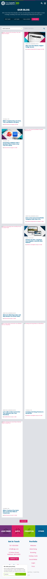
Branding (33, 552)
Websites (33, 545)
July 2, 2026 (14, 416)
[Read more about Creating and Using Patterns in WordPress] (34, 323)
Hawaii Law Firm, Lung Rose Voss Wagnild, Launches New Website (34, 241)
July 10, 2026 (39, 244)
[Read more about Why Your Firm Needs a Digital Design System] (34, 32)
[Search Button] (41, 3)
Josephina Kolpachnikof (31, 49)
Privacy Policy (29, 572)
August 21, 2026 (14, 147)
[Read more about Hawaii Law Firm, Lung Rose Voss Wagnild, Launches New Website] (34, 226)
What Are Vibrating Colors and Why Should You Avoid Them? (12, 315)
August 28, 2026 (15, 124)
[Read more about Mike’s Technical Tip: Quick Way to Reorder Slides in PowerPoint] (12, 422)
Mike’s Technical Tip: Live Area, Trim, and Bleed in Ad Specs (12, 121)
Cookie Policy (36, 572)
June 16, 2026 (39, 415)
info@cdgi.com (14, 549)
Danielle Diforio (7, 416)
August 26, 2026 (41, 49)
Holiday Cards (33, 556)
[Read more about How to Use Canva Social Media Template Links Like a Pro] (34, 129)
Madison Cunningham (31, 244)
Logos (33, 563)
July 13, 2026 (13, 318)
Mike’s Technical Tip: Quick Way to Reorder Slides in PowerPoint (11, 512)
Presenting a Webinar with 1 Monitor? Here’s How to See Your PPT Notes (11, 144)
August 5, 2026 (41, 221)
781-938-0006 (13, 545)
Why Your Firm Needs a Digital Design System (34, 46)
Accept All (17, 574)
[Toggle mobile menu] (45, 3)
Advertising (33, 549)
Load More (23, 521)
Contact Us (14, 558)
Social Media (33, 559)
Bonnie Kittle (6, 147)
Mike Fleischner (7, 124)
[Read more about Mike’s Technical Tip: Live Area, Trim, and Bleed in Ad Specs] (12, 32)
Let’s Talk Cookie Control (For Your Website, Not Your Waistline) (11, 413)
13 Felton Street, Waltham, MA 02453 (13, 553)
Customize (6, 574)
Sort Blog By (6, 28)
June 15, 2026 (14, 515)
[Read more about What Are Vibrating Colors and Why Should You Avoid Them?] (12, 226)
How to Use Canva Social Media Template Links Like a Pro (35, 218)
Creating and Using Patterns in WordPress (34, 412)
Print (33, 566)
